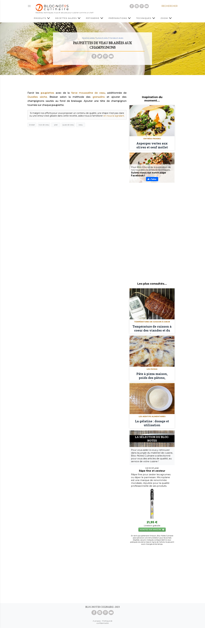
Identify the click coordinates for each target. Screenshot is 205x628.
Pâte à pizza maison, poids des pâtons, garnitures (152, 376)
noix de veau (44, 125)
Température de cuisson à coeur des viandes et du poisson (152, 328)
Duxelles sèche (37, 96)
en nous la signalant (113, 115)
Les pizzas (152, 369)
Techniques (144, 18)
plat (56, 125)
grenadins (99, 96)
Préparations (118, 18)
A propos (97, 621)
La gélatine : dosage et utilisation (152, 423)
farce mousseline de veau (88, 92)
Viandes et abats (116, 38)
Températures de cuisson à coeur (152, 322)
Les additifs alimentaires (152, 416)
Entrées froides (152, 139)
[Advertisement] (102, 84)
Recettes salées (66, 18)
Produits (40, 18)
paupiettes (47, 92)
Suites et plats (102, 38)
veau (80, 125)
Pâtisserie (93, 18)
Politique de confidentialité (104, 622)
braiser (32, 125)
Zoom (165, 18)
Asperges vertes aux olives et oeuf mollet (152, 145)
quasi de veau (68, 125)
